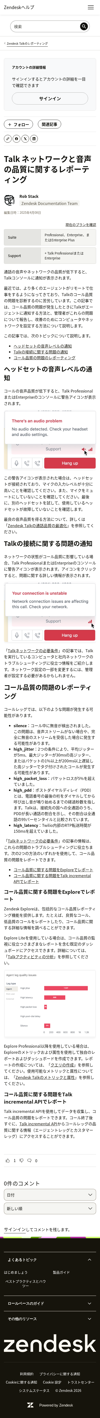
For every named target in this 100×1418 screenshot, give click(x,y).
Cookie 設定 (52, 1382)
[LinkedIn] (34, 139)
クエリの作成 (62, 1065)
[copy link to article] (8, 139)
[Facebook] (16, 139)
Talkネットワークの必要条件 (33, 650)
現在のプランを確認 (81, 224)
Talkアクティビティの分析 (31, 957)
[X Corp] (25, 139)
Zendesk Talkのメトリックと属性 (45, 1077)
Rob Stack (29, 196)
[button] (46, 1259)
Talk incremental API (38, 1124)
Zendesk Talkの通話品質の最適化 (37, 525)
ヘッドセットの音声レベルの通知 (43, 346)
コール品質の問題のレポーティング (44, 358)
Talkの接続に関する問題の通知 (41, 352)
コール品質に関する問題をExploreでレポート (53, 870)
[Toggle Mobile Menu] (90, 7)
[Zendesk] (50, 1343)
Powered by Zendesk (56, 1405)
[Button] (8, 1160)
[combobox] (50, 1195)
